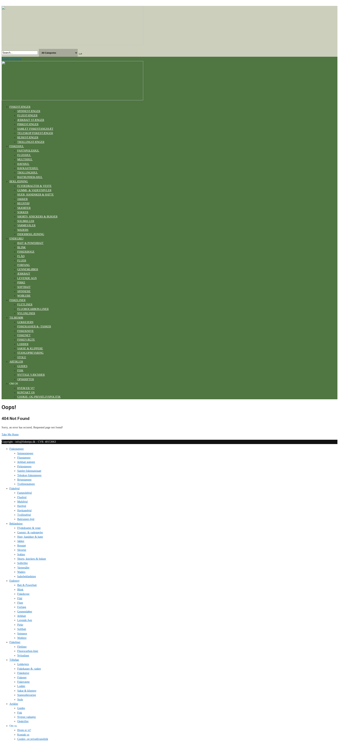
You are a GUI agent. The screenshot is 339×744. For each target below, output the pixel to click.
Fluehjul (24, 155)
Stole (21, 357)
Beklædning (18, 181)
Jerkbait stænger (30, 120)
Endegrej (16, 238)
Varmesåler (26, 225)
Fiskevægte (26, 339)
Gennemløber (27, 269)
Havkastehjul (27, 168)
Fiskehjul (16, 146)
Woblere (24, 295)
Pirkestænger (27, 124)
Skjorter (24, 208)
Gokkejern (25, 322)
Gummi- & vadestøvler (34, 190)
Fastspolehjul (28, 150)
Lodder (22, 344)
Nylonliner (26, 313)
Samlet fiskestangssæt (35, 128)
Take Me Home (10, 434)
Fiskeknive (25, 331)
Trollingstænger (30, 142)
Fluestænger (27, 115)
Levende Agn (27, 278)
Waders (22, 230)
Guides (22, 366)
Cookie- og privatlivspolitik (39, 396)
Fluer (21, 260)
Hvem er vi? (26, 388)
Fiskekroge (26, 251)
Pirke (21, 282)
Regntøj (23, 203)
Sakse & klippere (30, 348)
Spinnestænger (28, 111)
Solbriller (25, 221)
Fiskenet (24, 335)
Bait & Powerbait (30, 243)
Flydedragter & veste (34, 186)
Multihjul (25, 159)
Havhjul (23, 164)
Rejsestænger (27, 137)
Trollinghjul (27, 172)
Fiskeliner (17, 300)
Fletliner (24, 304)
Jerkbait (23, 273)
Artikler (16, 361)
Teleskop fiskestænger (35, 133)
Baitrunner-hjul (30, 177)
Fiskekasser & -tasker (34, 326)
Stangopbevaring (30, 352)
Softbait (24, 287)
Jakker (22, 199)
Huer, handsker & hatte (35, 194)
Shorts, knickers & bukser (37, 216)
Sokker (22, 212)
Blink (21, 247)
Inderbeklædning (30, 234)
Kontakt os (26, 392)
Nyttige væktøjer (31, 374)
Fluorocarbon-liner (33, 309)
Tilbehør (16, 317)
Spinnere (24, 291)
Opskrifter (25, 379)
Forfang (23, 265)
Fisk (20, 370)
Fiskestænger (19, 106)
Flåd (21, 256)
